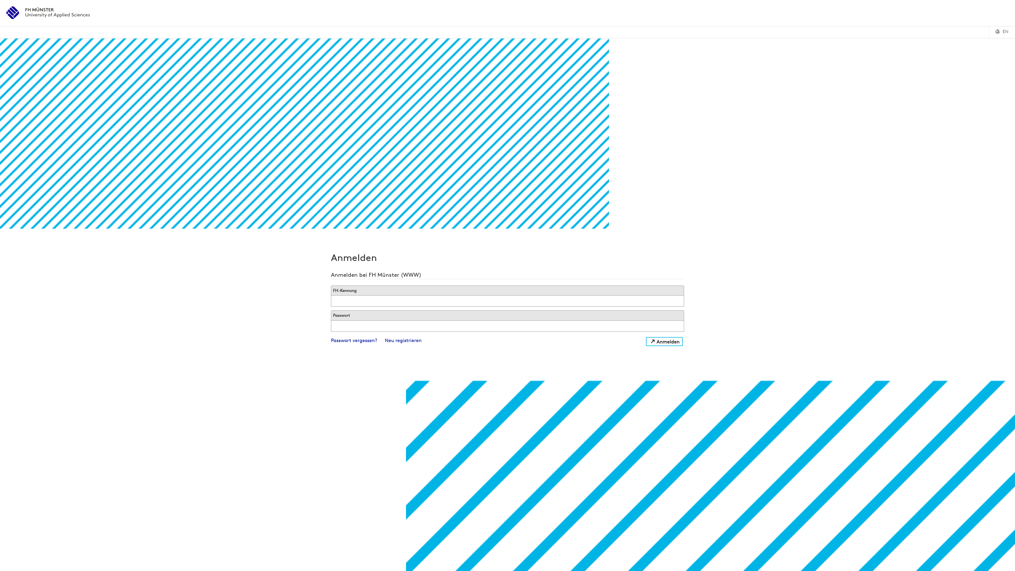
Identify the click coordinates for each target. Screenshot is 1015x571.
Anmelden (668, 342)
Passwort (341, 315)
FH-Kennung (345, 290)
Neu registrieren (403, 340)
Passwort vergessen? (354, 340)
